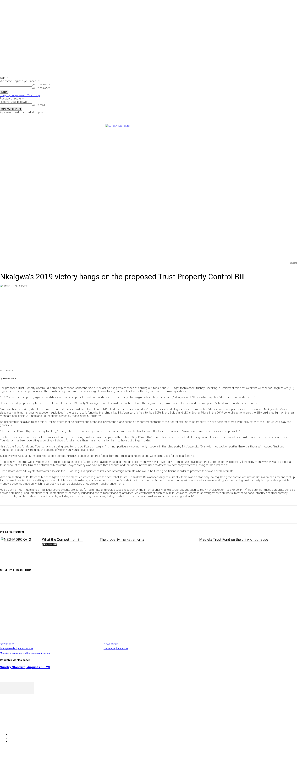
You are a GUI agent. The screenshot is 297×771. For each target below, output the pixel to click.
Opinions (5, 648)
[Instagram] (243, 116)
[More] (80, 514)
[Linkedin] (55, 514)
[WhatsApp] (42, 514)
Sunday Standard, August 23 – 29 (16, 648)
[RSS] (21, 726)
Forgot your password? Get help (20, 95)
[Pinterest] (30, 514)
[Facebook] (239, 116)
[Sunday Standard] (148, 188)
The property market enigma (122, 539)
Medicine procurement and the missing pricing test (25, 653)
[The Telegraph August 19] (154, 610)
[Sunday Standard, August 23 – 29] (50, 610)
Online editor (10, 378)
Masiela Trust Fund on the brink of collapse (233, 539)
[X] (247, 116)
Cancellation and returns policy (283, 761)
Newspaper (7, 644)
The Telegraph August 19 (116, 648)
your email (38, 105)
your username (41, 84)
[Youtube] (251, 116)
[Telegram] (67, 514)
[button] (283, 263)
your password (41, 88)
